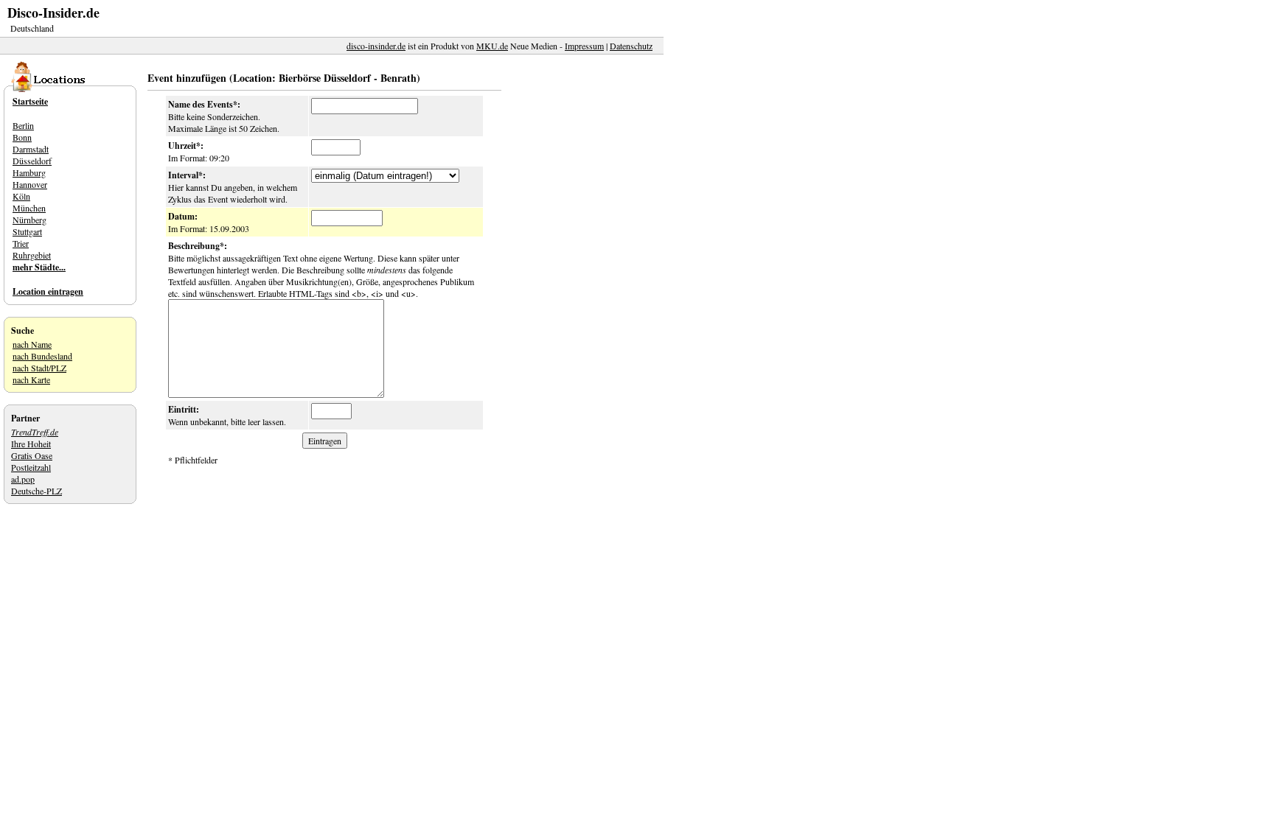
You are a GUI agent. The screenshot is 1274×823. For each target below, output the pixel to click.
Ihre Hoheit (31, 443)
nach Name (32, 344)
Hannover (30, 184)
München (29, 208)
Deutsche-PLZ (36, 491)
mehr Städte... (39, 267)
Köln (21, 196)
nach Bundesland (42, 356)
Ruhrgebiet (32, 255)
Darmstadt (31, 149)
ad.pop (23, 479)
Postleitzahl (31, 467)
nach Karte (31, 379)
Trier (21, 243)
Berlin (23, 125)
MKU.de (492, 46)
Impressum (584, 46)
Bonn (22, 137)
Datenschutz (631, 46)
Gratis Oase (31, 455)
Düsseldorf (32, 161)
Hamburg (29, 172)
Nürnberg (29, 219)
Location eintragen (48, 291)
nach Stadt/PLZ (39, 368)
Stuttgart (27, 231)
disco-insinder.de (376, 46)
